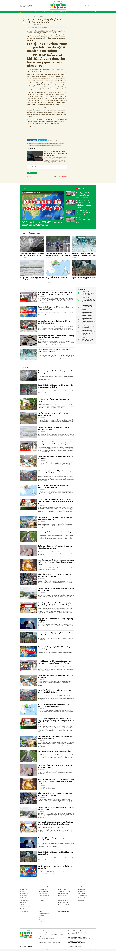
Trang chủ (29, 16)
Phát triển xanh (23, 908)
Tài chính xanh (81, 893)
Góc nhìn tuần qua (43, 917)
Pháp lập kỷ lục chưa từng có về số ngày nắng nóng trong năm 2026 (55, 620)
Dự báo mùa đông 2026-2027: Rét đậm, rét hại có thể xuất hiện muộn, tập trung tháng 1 (87, 339)
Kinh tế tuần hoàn (82, 889)
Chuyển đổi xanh (81, 891)
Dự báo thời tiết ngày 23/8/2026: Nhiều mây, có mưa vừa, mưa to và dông (42, 223)
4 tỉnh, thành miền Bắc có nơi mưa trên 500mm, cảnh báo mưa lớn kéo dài (84, 254)
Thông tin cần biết (63, 911)
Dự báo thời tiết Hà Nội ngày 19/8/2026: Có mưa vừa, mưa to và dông (87, 314)
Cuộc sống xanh (55, 11)
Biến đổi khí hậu (40, 16)
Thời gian (58, 176)
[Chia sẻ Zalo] (24, 20)
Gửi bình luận (32, 172)
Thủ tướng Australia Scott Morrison (42, 145)
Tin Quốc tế (22, 891)
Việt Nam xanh (42, 924)
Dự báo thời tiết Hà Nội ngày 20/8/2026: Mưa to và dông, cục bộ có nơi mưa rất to (88, 320)
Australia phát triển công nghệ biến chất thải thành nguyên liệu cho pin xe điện (55, 153)
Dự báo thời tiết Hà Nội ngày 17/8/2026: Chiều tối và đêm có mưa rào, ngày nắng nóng (88, 332)
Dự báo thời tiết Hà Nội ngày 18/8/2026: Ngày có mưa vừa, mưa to (88, 293)
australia (31, 143)
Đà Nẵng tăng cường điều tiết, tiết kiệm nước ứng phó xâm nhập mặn (55, 414)
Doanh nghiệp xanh (82, 895)
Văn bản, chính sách (63, 902)
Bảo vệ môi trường (62, 889)
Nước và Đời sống (43, 893)
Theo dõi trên (73, 188)
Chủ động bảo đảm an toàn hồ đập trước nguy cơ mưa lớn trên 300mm (56, 589)
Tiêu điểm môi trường (44, 913)
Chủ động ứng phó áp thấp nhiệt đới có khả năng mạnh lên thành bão (32, 278)
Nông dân (31, 145)
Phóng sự (41, 919)
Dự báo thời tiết (42, 926)
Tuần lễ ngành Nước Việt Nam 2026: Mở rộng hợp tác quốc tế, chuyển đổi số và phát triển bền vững (56, 604)
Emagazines (81, 900)
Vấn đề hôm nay (23, 895)
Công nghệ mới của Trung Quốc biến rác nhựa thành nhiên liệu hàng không (56, 518)
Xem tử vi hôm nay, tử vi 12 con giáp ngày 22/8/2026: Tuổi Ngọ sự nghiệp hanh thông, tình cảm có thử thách (56, 562)
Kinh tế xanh (48, 11)
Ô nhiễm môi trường (63, 893)
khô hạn (61, 143)
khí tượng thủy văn (54, 143)
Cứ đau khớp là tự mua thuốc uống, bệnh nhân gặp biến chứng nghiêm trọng (55, 547)
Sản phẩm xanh (81, 897)
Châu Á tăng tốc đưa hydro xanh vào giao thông (54, 532)
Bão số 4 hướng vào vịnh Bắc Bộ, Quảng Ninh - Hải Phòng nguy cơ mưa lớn (32, 254)
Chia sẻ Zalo (42, 140)
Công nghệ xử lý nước (44, 895)
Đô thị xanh (22, 904)
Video (76, 11)
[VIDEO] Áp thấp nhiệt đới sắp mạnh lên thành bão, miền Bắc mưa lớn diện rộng (83, 220)
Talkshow (41, 915)
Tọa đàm (41, 922)
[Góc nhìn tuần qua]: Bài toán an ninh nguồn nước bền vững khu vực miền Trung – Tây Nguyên (83, 195)
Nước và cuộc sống (30, 11)
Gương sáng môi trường (25, 906)
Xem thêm (47, 880)
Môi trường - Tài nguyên (40, 11)
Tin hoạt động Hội (24, 893)
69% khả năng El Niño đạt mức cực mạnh (88, 326)
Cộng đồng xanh (23, 902)
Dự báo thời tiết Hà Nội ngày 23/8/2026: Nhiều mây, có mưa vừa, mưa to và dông (58, 254)
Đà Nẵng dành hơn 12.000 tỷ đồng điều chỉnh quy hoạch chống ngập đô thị (54, 322)
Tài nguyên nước (43, 889)
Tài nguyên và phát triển (64, 891)
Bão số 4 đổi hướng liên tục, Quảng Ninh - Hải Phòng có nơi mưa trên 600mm (56, 279)
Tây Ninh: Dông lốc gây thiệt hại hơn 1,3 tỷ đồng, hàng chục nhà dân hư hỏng (54, 472)
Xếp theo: (54, 176)
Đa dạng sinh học (62, 895)
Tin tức (23, 11)
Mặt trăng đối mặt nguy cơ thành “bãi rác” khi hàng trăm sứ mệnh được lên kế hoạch (56, 337)
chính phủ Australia (39, 143)
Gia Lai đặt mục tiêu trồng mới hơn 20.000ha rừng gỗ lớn (55, 400)
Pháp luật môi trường (70, 11)
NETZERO (62, 11)
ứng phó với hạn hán (56, 145)
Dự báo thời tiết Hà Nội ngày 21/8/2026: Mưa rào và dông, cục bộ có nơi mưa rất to (88, 299)
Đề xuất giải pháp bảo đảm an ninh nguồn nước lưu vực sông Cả (55, 457)
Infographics (24, 911)
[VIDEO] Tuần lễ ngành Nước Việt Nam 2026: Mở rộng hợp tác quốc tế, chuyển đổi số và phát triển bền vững (83, 204)
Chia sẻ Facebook (32, 140)
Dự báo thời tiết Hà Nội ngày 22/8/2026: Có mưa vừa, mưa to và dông (84, 278)
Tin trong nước (23, 889)
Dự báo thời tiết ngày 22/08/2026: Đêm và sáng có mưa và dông (83, 212)
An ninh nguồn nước (44, 891)
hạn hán (46, 143)
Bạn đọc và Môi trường (63, 904)
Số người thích (64, 176)
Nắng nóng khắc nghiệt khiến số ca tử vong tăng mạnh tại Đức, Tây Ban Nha (55, 575)
